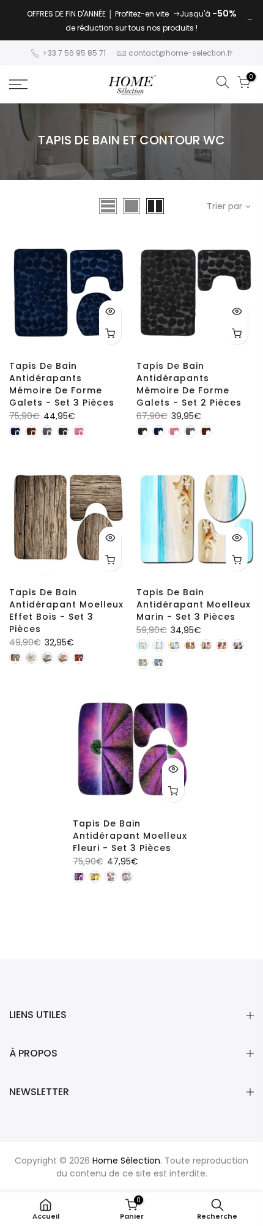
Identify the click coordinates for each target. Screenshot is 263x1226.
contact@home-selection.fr (180, 53)
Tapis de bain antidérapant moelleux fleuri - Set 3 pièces (130, 835)
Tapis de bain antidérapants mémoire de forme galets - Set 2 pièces (189, 384)
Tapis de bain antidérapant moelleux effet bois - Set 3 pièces (66, 610)
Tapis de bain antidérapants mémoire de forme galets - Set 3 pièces (61, 384)
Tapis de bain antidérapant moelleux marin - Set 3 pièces (193, 604)
